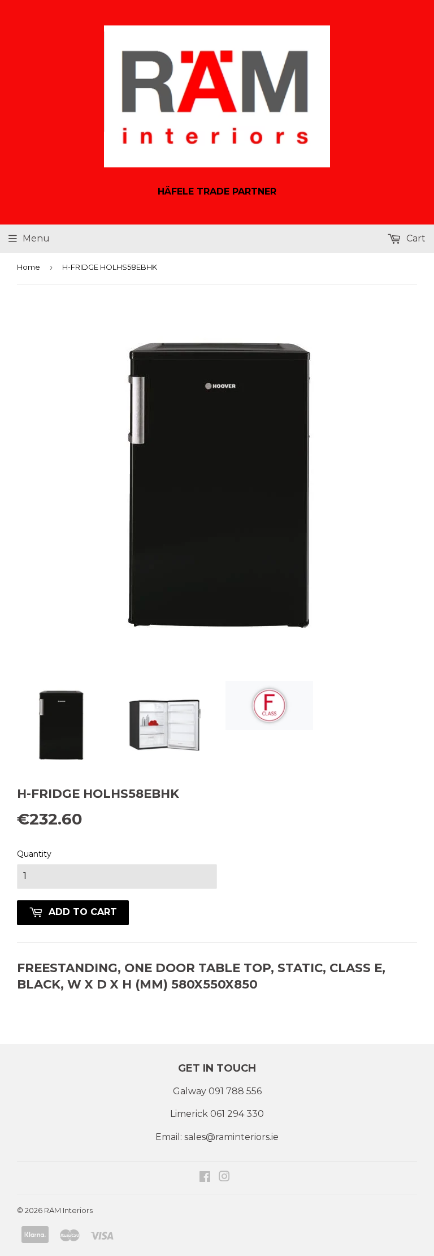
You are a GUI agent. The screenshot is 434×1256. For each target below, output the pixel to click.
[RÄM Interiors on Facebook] (205, 1177)
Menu (36, 238)
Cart (415, 238)
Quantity (34, 854)
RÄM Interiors (68, 1210)
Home (28, 266)
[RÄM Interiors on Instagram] (224, 1177)
